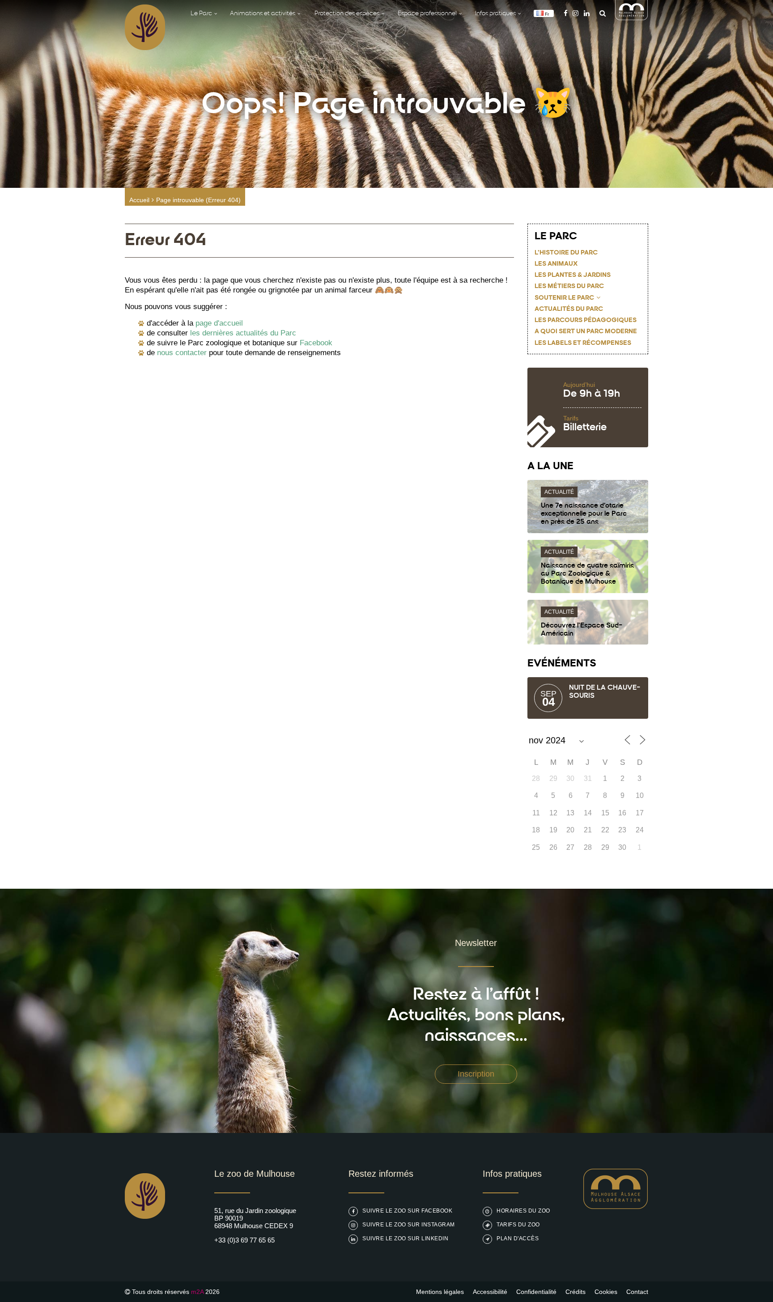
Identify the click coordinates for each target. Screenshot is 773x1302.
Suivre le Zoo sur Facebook (407, 1211)
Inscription (476, 1073)
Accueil (139, 200)
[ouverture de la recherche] (600, 13)
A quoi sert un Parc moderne (586, 331)
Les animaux (556, 264)
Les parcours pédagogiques (586, 320)
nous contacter (182, 352)
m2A (197, 1291)
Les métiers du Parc (569, 286)
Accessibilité (490, 1291)
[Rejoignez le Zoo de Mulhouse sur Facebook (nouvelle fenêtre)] (566, 13)
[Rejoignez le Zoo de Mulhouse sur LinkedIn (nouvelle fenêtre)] (587, 13)
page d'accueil (219, 323)
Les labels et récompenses (583, 343)
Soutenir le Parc (564, 298)
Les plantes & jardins (573, 275)
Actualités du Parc (569, 309)
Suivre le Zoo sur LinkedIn (405, 1238)
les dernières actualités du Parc (243, 333)
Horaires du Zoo (523, 1211)
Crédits (575, 1291)
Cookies (606, 1291)
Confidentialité (536, 1291)
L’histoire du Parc (566, 253)
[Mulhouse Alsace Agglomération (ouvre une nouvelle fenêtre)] (631, 17)
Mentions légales (440, 1291)
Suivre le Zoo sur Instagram (408, 1224)
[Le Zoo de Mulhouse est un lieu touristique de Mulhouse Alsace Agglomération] (615, 1206)
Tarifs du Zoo (518, 1224)
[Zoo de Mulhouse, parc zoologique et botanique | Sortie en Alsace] (145, 1241)
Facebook (316, 343)
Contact (637, 1291)
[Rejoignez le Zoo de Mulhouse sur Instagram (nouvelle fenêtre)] (575, 13)
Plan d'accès (518, 1238)
